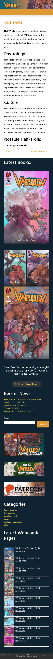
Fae (10, 152)
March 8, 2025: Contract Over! (16, 405)
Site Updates (9, 513)
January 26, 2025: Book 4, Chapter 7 (18, 411)
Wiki (6, 525)
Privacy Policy (32, 656)
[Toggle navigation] (5, 12)
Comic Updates (10, 510)
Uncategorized (10, 516)
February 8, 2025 (11, 408)
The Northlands (37, 152)
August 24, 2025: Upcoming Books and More (22, 399)
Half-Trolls (13, 23)
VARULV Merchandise (13, 522)
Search (7, 418)
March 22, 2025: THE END (14, 402)
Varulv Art (8, 519)
